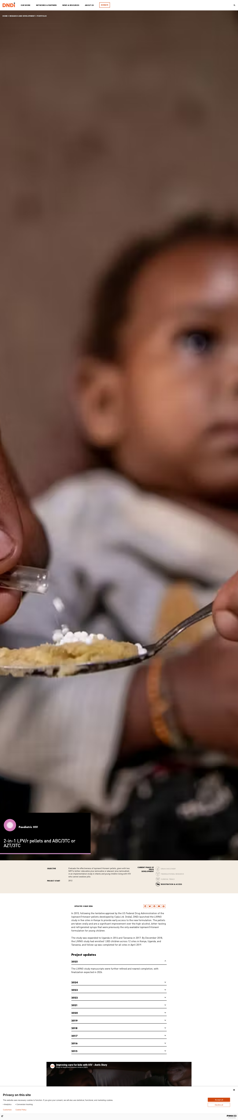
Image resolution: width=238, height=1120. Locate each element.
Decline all (219, 1105)
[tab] (119, 962)
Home (5, 16)
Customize (7, 1110)
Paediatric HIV (28, 827)
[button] (145, 906)
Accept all (219, 1100)
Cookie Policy (20, 1110)
